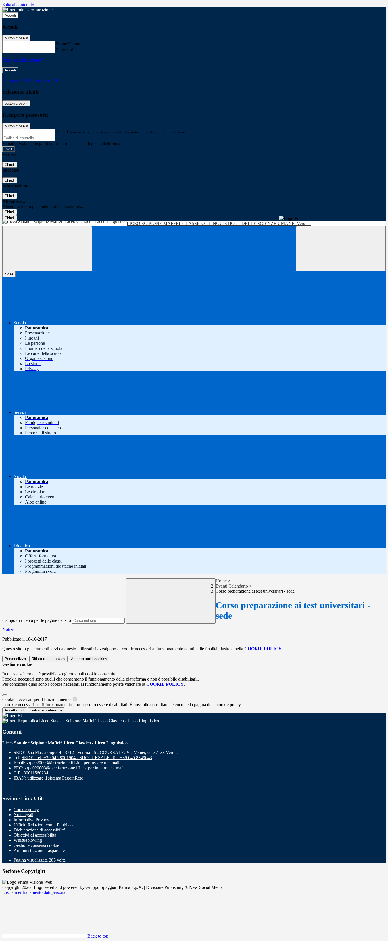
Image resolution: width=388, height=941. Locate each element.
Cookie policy (26, 809)
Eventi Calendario (232, 586)
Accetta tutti (89, 659)
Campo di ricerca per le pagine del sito (36, 620)
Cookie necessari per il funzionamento (37, 699)
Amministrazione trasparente (39, 850)
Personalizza (15, 659)
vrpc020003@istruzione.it (72, 762)
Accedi (10, 15)
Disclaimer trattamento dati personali (35, 892)
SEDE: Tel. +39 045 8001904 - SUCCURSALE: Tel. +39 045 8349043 (87, 757)
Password (64, 49)
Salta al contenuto (18, 4)
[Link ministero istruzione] (27, 9)
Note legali (23, 814)
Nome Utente (68, 43)
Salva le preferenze (46, 710)
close (9, 274)
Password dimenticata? (22, 60)
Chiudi (10, 165)
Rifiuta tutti (48, 659)
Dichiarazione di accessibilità (40, 830)
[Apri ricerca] (341, 248)
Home (221, 580)
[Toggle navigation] (47, 248)
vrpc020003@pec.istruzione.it (74, 767)
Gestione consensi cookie (36, 845)
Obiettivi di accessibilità (35, 835)
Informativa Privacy (31, 819)
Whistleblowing (28, 840)
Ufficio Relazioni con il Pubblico (43, 824)
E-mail (62, 131)
